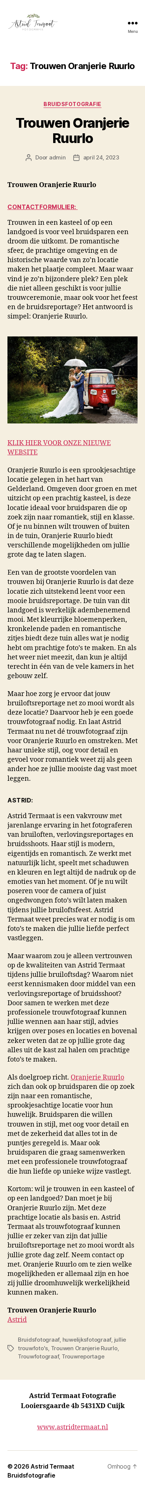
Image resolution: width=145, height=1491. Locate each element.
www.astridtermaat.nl (72, 1427)
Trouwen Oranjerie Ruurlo (72, 130)
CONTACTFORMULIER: (42, 207)
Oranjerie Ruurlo (97, 1077)
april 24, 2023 (101, 157)
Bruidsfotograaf (38, 1339)
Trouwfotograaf (38, 1356)
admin (57, 157)
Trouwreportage (83, 1356)
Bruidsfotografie (72, 104)
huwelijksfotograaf (86, 1339)
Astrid (17, 1320)
